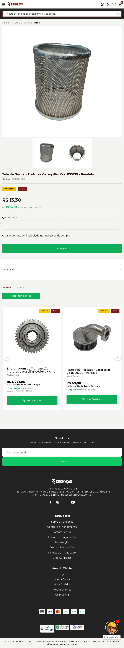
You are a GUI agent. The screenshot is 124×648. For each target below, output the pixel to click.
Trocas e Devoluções (62, 547)
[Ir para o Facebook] (50, 502)
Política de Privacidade (62, 552)
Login (62, 574)
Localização (62, 542)
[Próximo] (118, 357)
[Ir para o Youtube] (73, 502)
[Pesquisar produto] (118, 14)
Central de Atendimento (62, 526)
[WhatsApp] (102, 4)
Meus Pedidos (62, 584)
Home (5, 22)
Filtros (36, 22)
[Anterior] (6, 357)
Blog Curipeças (62, 557)
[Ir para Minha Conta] (108, 4)
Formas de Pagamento (62, 537)
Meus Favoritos (62, 589)
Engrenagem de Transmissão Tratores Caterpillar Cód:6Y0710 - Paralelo (30, 370)
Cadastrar (62, 461)
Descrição (8, 269)
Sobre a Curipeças (62, 521)
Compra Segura (62, 532)
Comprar (62, 248)
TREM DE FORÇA (20, 22)
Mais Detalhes (34, 400)
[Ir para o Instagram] (57, 502)
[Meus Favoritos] (114, 4)
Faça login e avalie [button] (21, 295)
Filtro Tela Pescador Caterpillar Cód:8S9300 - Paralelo (88, 371)
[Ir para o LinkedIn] (65, 502)
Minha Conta (62, 579)
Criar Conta (62, 594)
